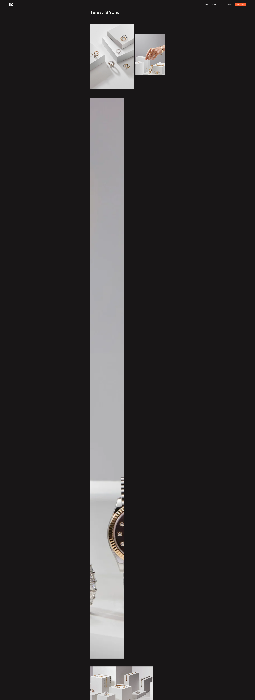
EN (221, 4)
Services (214, 4)
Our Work (206, 4)
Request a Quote (240, 4)
